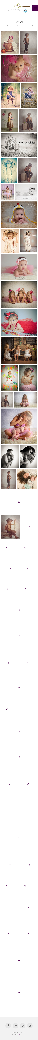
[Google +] (15, 1025)
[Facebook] (8, 1025)
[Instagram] (22, 1025)
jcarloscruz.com (21, 1035)
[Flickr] (30, 1025)
